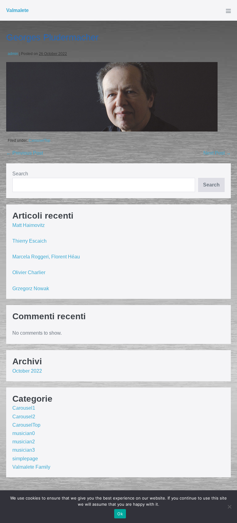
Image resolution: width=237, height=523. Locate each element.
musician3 (23, 450)
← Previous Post (24, 153)
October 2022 (27, 371)
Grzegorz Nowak (30, 288)
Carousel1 (23, 408)
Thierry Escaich (29, 241)
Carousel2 (23, 416)
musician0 (23, 433)
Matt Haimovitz (28, 225)
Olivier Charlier (28, 272)
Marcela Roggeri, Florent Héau (46, 256)
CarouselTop (39, 140)
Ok (120, 513)
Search (20, 173)
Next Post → (217, 153)
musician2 (23, 441)
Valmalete (17, 10)
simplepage (25, 458)
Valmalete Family (31, 467)
